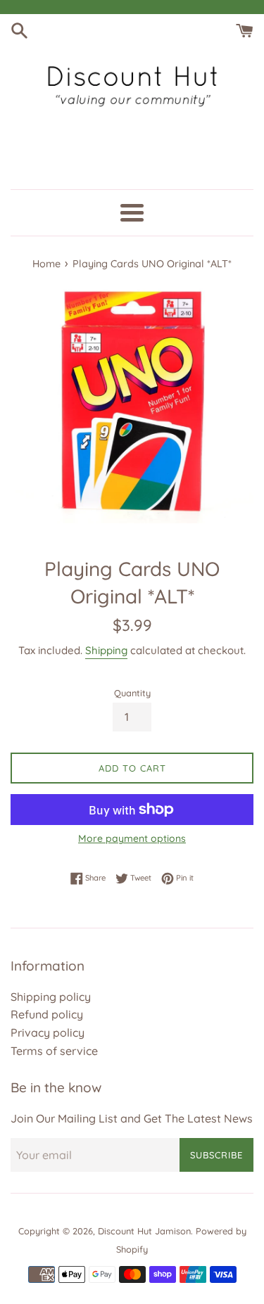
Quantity (132, 692)
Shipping (106, 650)
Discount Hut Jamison (144, 1230)
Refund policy (47, 1014)
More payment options (132, 838)
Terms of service (54, 1051)
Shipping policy (51, 997)
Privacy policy (47, 1032)
